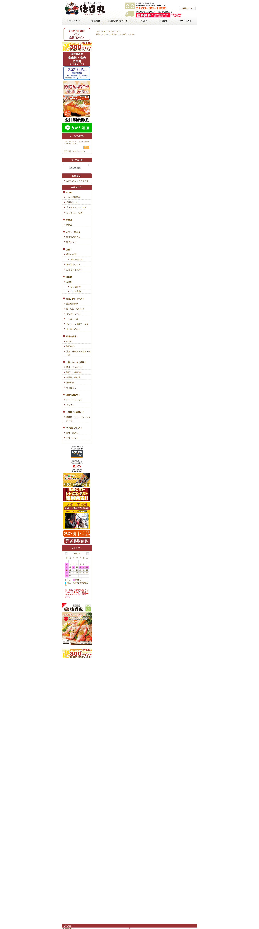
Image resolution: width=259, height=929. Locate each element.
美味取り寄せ (72, 202)
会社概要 (95, 20)
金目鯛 (69, 282)
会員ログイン (187, 8)
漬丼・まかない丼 (74, 367)
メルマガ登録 (140, 20)
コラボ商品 (76, 291)
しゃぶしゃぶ (72, 319)
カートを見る (185, 20)
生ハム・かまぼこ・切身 (77, 324)
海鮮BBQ (70, 346)
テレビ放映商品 (73, 197)
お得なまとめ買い (74, 269)
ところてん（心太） (75, 212)
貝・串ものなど (73, 329)
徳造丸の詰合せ (73, 237)
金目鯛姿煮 (76, 287)
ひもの (69, 341)
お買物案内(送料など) (118, 20)
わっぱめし (71, 387)
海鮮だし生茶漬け (74, 372)
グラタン (70, 405)
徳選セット (71, 242)
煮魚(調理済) (72, 303)
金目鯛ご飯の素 (73, 377)
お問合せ (163, 20)
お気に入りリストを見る (77, 180)
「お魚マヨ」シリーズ (76, 207)
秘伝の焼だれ (77, 259)
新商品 (69, 225)
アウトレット (72, 438)
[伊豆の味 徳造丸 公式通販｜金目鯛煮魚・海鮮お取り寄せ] (85, 15)
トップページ (73, 20)
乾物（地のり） (73, 433)
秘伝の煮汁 (71, 254)
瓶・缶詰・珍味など (75, 309)
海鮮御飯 (70, 382)
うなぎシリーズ (73, 314)
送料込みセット (73, 264)
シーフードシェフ (74, 400)
